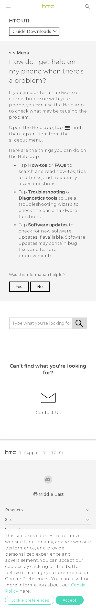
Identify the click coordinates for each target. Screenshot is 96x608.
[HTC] (48, 6)
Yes (19, 286)
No (40, 286)
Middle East (51, 494)
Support (32, 452)
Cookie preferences (29, 600)
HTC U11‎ (55, 452)
